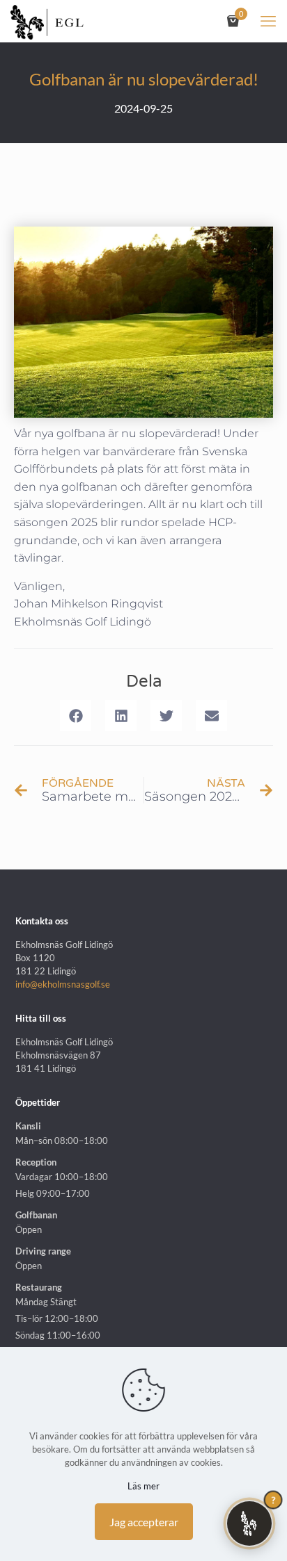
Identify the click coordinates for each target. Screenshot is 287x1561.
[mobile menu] (268, 21)
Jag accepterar (143, 1521)
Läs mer (143, 1485)
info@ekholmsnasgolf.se (62, 984)
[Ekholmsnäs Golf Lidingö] (47, 20)
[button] (75, 715)
